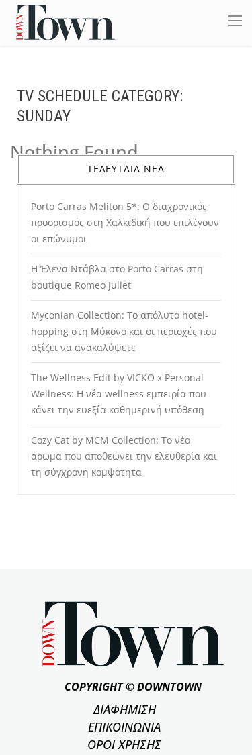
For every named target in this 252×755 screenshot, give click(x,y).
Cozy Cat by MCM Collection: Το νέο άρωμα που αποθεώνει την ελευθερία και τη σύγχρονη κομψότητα (124, 456)
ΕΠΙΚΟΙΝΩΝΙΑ (124, 727)
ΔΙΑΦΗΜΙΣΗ (124, 709)
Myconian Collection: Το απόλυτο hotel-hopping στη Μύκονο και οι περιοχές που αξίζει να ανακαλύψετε (124, 331)
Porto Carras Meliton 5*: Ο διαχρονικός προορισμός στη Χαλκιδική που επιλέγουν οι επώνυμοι (125, 222)
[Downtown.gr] (65, 21)
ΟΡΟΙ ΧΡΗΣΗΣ (124, 744)
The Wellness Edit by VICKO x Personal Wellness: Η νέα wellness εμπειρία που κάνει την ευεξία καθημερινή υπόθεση (118, 393)
